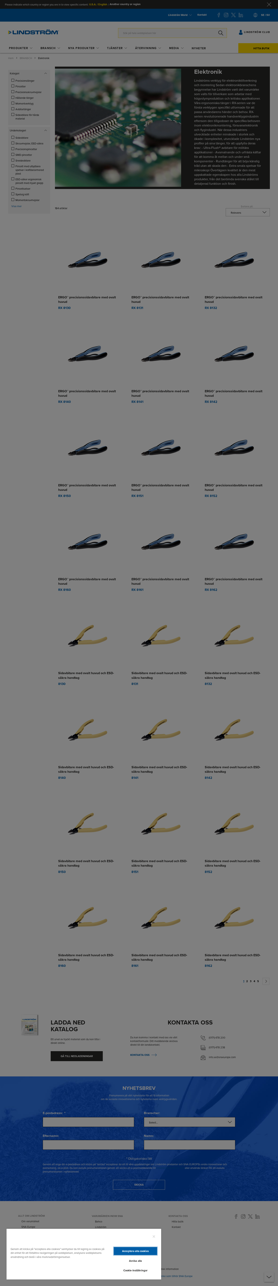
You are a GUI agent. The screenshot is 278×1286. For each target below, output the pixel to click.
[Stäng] (153, 1236)
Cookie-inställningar (135, 1270)
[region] (84, 1253)
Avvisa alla (135, 1261)
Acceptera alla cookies (135, 1251)
